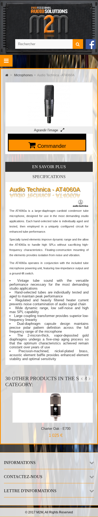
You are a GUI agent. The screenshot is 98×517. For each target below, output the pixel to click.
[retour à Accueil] (6, 75)
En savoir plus (49, 166)
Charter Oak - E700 (48, 429)
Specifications (49, 176)
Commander (51, 146)
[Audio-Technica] (81, 206)
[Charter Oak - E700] (48, 420)
